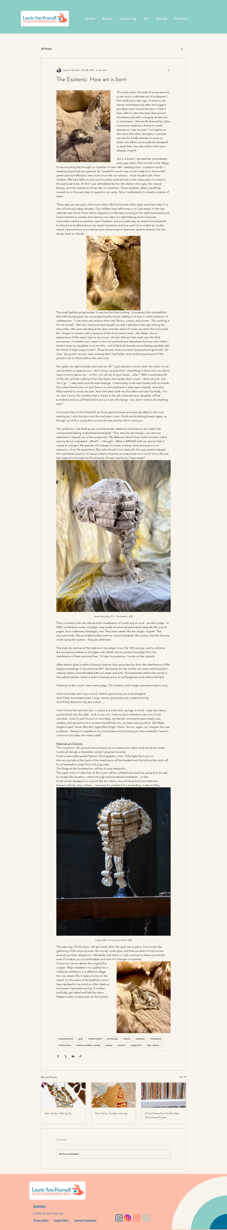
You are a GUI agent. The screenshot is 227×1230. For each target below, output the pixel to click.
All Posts (46, 49)
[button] (182, 49)
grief (80, 1038)
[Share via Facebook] (57, 1056)
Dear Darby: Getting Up (58, 1113)
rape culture (153, 1045)
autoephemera (65, 1038)
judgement (136, 1045)
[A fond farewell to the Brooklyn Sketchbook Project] (163, 1095)
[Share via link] (80, 1056)
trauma (126, 1038)
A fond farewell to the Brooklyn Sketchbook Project (162, 1115)
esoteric (122, 1045)
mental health (95, 1038)
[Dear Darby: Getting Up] (63, 1095)
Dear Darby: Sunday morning (111, 1113)
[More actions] (169, 70)
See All (182, 1076)
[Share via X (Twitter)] (65, 1056)
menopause (156, 1038)
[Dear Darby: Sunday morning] (113, 1095)
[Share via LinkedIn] (72, 1056)
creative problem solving (88, 1045)
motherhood (64, 1045)
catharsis (140, 1038)
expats (108, 1045)
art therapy (112, 1038)
